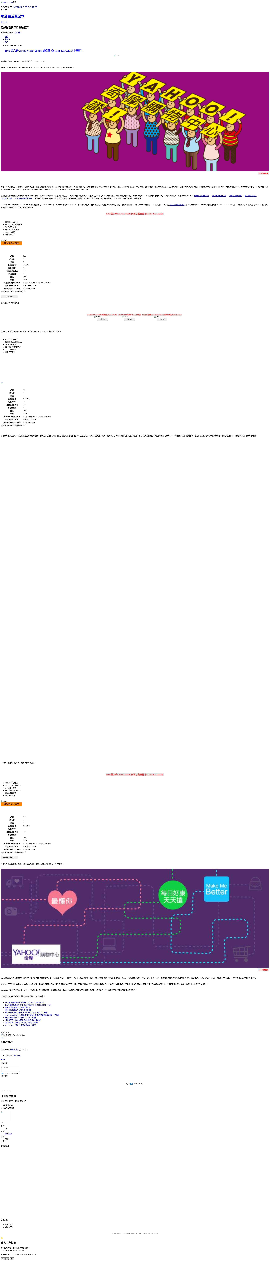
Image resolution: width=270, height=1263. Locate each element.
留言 (17, 1050)
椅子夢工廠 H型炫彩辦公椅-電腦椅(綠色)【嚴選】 (23, 1020)
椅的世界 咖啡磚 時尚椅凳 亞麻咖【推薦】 (21, 1018)
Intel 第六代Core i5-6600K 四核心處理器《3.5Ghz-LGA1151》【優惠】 (44, 50)
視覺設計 (17, 1055)
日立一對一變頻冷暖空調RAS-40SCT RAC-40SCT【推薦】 (27, 1012)
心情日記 (18, 32)
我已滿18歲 (5, 1259)
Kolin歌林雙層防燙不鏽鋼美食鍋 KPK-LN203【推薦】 (25, 1002)
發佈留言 (4, 1076)
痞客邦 (12, 1050)
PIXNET (119, 1233)
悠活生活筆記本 (12, 16)
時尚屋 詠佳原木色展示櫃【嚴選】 (18, 1007)
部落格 (7, 39)
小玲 (2, 1038)
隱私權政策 (146, 1233)
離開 (12, 1259)
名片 (6, 42)
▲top (3, 1059)
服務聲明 (155, 1233)
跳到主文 (4, 22)
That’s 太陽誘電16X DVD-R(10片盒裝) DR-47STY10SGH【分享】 (29, 1005)
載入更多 (4, 1063)
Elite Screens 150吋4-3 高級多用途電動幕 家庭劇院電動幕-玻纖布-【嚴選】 (32, 1015)
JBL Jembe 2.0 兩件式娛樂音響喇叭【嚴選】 (21, 1025)
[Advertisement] (135, 1181)
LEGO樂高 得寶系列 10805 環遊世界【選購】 (22, 1023)
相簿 (6, 37)
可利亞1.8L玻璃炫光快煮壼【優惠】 (18, 1010)
